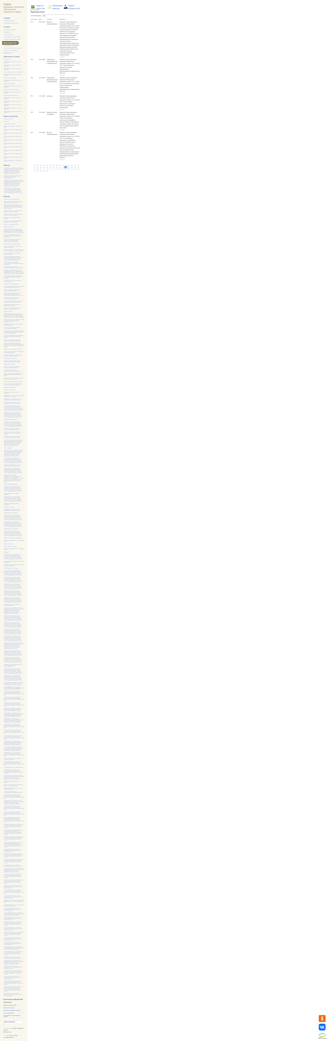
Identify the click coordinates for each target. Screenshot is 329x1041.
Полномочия (7, 32)
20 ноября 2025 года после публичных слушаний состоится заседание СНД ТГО (14, 900)
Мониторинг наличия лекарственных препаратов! (14, 561)
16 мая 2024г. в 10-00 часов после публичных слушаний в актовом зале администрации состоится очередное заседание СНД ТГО (14, 800)
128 (72, 167)
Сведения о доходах (9, 123)
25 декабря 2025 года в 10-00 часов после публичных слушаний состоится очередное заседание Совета (14, 912)
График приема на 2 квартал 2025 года (13, 143)
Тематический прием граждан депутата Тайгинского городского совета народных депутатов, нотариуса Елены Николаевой (13, 256)
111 (66, 165)
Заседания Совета (9, 45)
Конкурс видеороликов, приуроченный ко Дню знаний (12, 370)
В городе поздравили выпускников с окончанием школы (14, 351)
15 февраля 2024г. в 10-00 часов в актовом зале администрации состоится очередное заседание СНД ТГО (14, 761)
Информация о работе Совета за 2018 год (13, 80)
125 (63, 167)
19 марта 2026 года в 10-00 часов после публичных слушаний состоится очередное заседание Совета (14, 947)
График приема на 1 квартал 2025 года (13, 139)
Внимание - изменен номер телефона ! (11, 392)
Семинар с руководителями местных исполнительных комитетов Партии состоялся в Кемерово (14, 331)
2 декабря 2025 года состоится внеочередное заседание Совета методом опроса (13, 908)
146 (35, 171)
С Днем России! (8, 311)
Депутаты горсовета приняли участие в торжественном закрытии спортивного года (14, 319)
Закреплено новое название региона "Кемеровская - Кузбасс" (14, 395)
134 (44, 169)
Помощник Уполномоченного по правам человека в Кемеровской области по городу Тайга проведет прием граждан (13, 205)
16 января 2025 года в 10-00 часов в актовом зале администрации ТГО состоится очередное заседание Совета (13, 836)
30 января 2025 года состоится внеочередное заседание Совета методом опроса (13, 849)
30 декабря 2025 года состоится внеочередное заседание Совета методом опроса (13, 927)
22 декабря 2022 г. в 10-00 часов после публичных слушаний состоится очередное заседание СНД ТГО (14, 687)
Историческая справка (10, 29)
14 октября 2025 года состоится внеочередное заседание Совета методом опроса (13, 895)
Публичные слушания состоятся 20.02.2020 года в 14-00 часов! (12, 465)
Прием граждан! (8, 447)
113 (72, 165)
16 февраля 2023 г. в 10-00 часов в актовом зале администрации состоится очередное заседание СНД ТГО (14, 697)
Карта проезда (7, 1032)
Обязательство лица (8, 1007)
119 (44, 167)
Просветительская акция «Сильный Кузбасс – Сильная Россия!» (13, 784)
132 (38, 169)
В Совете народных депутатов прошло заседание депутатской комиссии (12, 234)
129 (75, 167)
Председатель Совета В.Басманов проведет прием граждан (13, 201)
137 (53, 169)
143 (72, 169)
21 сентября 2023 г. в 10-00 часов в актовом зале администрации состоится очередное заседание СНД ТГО (14, 735)
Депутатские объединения (11, 89)
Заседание (34, 19)
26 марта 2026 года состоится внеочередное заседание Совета (13, 957)
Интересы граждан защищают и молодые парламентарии (12, 289)
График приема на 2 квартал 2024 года (13, 129)
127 (69, 167)
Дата (40, 19)
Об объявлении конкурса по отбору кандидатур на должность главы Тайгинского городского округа (13, 682)
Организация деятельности (11, 95)
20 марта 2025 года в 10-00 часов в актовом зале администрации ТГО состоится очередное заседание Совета (13, 853)
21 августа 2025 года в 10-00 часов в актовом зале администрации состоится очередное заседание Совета (13, 880)
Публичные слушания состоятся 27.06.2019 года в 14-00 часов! (12, 402)
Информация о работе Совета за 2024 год (13, 108)
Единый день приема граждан (12, 244)
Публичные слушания (9, 83)
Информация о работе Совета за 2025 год (13, 111)
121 (50, 167)
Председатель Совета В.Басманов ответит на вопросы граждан (13, 383)
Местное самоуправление (11, 50)
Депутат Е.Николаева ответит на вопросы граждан (13, 246)
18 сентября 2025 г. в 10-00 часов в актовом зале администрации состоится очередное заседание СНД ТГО (14, 890)
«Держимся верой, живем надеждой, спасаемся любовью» (13, 564)
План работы (7, 59)
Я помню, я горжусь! (9, 507)
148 (41, 171)
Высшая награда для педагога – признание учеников (12, 304)
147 (38, 171)
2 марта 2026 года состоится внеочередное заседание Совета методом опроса (13, 942)
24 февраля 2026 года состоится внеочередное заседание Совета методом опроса (13, 937)
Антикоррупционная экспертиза (12, 48)
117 (38, 167)
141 (66, 169)
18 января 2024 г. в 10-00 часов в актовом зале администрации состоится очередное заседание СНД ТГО (14, 752)
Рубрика (49, 19)
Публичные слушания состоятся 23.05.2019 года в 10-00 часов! (12, 399)
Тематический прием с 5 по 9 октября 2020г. (14, 540)
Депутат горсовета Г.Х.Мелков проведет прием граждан (12, 366)
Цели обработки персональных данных (11, 1016)
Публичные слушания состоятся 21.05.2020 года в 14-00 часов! (12, 509)
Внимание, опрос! (8, 543)
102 (38, 165)
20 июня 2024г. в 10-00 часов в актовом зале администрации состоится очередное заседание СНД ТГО (14, 806)
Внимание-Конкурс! (9, 364)
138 (56, 169)
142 (69, 169)
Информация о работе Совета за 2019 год (13, 86)
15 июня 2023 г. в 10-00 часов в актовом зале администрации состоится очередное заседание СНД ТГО (14, 724)
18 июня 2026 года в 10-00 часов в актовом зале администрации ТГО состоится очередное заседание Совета (13, 970)
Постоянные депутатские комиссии (13, 72)
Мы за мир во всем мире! (10, 546)
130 (78, 167)
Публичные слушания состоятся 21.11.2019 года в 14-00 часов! (12, 436)
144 (75, 169)
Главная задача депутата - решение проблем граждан (13, 324)
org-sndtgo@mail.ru (8, 1037)
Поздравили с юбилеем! (10, 358)
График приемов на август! (11, 528)
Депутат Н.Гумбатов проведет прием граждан (12, 253)
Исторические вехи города (11, 23)
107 (53, 165)
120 (47, 167)
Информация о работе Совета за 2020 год (13, 92)
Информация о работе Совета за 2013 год (13, 61)
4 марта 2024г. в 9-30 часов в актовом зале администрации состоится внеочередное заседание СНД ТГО (13, 769)
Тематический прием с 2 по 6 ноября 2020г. (13, 548)
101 (35, 165)
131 (35, 169)
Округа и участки (8, 119)
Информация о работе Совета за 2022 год (13, 101)
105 (47, 165)
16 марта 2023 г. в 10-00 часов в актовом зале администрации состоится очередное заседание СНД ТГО (14, 702)
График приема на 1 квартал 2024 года (13, 126)
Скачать (62, 56)
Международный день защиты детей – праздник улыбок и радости (14, 286)
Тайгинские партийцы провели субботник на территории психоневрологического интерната (13, 293)
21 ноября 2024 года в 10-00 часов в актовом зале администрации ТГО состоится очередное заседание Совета (13, 824)
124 (59, 167)
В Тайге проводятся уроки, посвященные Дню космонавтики (13, 266)
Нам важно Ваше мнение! (11, 419)
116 (35, 167)
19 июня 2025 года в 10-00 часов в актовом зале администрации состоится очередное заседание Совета (13, 874)
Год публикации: (38, 15)
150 (47, 171)
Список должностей (8, 1013)
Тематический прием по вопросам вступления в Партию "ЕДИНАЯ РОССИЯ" (13, 276)
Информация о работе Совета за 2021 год (13, 97)
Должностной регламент (10, 1005)
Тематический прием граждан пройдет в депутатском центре (12, 340)
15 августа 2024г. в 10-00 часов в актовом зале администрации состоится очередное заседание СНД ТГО (14, 812)
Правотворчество (35, 9)
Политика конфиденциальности (12, 1010)
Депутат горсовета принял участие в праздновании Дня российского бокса (13, 373)
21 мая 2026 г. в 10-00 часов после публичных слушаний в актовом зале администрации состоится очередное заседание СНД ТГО (14, 960)
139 (59, 169)
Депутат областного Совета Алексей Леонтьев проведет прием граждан (14, 249)
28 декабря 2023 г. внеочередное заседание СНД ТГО (12, 758)
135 (47, 169)
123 (56, 167)
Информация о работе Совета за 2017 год (13, 74)
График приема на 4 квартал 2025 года (13, 150)
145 (78, 169)
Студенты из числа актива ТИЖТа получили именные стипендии (13, 301)
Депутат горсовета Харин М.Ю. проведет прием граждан (12, 308)
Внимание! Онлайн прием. (11, 484)
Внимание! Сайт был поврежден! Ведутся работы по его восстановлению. (13, 175)
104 (44, 165)
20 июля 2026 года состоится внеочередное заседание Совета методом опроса (13, 993)
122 (53, 167)
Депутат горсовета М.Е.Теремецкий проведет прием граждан (13, 378)
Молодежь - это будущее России (12, 349)
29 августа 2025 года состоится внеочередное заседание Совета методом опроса (13, 885)
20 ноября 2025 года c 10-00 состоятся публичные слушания (14, 904)
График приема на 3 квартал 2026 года (13, 157)
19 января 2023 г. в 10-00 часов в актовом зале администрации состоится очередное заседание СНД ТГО (14, 691)
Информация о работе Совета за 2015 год (13, 68)
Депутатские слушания (10, 77)
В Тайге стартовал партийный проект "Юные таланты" (12, 327)
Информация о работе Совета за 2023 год (13, 104)
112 (69, 165)
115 (78, 165)
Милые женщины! (8, 226)
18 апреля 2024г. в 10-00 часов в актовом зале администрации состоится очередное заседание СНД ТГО (14, 795)
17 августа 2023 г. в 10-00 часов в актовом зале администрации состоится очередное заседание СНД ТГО (14, 730)
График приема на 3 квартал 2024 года (13, 133)
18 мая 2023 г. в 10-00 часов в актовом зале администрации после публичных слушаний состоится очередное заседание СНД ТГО (13, 718)
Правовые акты (8, 52)
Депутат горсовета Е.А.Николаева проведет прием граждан (13, 214)
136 (50, 169)
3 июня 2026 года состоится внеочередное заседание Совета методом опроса (13, 976)
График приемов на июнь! (11, 512)
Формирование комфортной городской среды (12, 604)
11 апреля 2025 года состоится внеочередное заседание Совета (13, 865)
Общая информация (9, 20)
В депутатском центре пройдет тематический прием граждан (12, 360)
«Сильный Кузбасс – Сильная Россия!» (14, 767)
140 (63, 169)
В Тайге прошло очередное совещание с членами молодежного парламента (13, 262)
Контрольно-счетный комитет (12, 36)
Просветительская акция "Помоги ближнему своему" (13, 788)
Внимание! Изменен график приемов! (11, 493)
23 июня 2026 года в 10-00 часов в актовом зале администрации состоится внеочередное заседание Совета (13, 981)
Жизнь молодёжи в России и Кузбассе (11, 781)
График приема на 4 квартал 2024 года (13, 136)
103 (41, 165)
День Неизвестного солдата (11, 568)
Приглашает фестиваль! (10, 387)
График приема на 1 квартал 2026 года (13, 153)
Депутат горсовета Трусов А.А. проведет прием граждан (12, 297)
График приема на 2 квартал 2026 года (13, 160)
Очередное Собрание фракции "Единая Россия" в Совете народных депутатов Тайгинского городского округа (14, 343)
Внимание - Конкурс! (9, 389)
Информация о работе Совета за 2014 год (13, 65)
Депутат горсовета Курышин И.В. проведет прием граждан (13, 221)
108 (56, 165)
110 (63, 165)
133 (41, 169)
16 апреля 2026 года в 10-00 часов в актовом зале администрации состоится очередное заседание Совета (13, 951)
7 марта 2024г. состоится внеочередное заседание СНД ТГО (13, 791)
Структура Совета (9, 34)
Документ (63, 19)
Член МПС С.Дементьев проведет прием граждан (13, 280)
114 (75, 165)
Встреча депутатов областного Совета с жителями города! (12, 428)
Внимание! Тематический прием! (13, 538)
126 (66, 167)
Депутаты (6, 121)
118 (41, 167)
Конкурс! (6, 552)
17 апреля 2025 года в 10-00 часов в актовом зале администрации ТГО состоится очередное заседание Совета (13, 859)
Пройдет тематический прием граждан (12, 217)
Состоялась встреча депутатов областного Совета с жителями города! (12, 432)
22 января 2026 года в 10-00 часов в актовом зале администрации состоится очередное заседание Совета (13, 922)
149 (44, 171)
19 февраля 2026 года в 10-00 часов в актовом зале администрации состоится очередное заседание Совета (14, 932)
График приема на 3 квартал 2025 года (13, 146)
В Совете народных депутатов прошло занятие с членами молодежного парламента (12, 239)
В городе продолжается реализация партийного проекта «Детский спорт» (13, 335)
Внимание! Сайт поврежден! (11, 199)
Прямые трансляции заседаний (12, 39)
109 (59, 165)
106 (50, 165)
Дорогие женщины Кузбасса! (11, 224)
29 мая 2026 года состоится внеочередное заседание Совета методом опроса (13, 966)
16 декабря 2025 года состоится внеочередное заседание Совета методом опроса (13, 917)
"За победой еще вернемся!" (11, 283)
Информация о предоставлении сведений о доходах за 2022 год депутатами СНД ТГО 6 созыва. (12, 708)
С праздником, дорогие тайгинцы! (13, 381)
